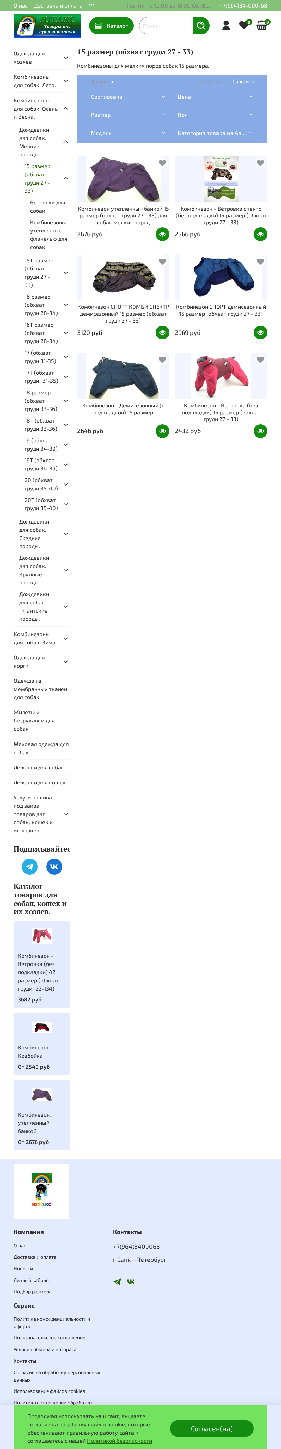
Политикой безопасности (119, 1440)
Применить (210, 81)
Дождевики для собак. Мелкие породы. (34, 142)
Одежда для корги (29, 661)
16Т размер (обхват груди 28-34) (41, 332)
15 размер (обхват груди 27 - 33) (37, 178)
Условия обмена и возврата (45, 1349)
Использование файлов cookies (49, 1391)
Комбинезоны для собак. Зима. (35, 638)
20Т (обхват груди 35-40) (41, 503)
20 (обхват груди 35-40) (41, 484)
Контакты (25, 1361)
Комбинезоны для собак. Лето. (35, 80)
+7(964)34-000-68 (243, 5)
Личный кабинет (32, 1280)
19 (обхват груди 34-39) (41, 444)
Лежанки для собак (39, 767)
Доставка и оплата (58, 5)
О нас (21, 5)
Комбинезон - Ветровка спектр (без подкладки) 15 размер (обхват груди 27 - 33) (221, 215)
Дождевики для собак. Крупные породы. (34, 569)
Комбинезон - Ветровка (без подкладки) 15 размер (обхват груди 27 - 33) (221, 412)
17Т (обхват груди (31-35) (41, 376)
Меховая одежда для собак (41, 748)
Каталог (117, 25)
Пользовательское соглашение (49, 1337)
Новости (23, 1268)
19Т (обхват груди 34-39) (41, 464)
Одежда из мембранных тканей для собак (40, 688)
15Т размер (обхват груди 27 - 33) (39, 272)
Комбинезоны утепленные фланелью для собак (49, 234)
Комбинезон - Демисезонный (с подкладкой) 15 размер (123, 408)
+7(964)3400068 (136, 1246)
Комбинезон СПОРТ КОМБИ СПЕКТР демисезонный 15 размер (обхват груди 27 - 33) (123, 313)
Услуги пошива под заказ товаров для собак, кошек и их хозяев (33, 813)
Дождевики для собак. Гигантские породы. (34, 606)
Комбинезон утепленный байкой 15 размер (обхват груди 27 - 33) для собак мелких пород (123, 215)
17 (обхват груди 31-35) (40, 356)
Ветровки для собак (47, 206)
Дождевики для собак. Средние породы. (34, 533)
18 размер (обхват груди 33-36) (41, 400)
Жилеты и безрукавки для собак (34, 720)
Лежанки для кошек (40, 782)
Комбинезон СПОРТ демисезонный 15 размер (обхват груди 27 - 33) (221, 310)
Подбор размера (33, 1291)
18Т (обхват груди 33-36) (41, 424)
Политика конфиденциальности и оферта (52, 1322)
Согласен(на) (212, 1428)
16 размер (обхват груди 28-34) (41, 304)
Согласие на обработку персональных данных (57, 1376)
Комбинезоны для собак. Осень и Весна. (36, 108)
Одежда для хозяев (29, 57)
